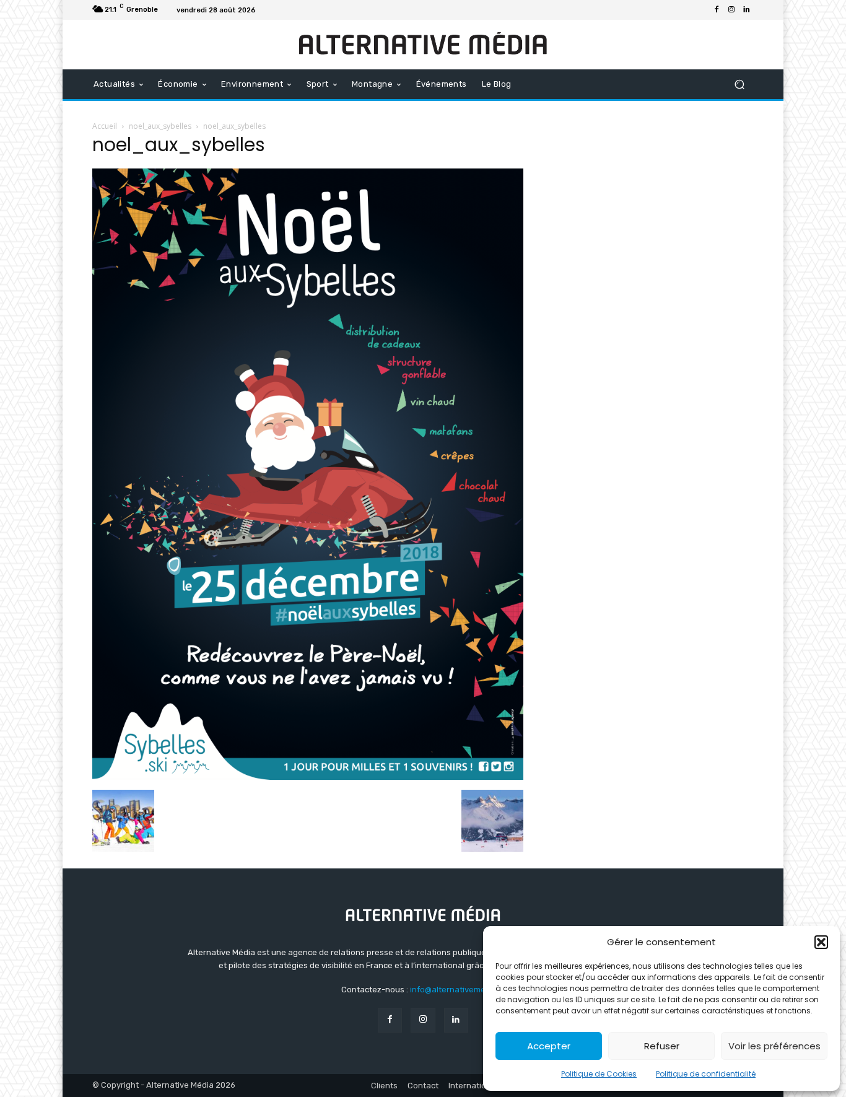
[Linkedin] (746, 9)
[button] (821, 942)
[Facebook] (716, 9)
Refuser (661, 1045)
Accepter (548, 1045)
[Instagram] (731, 9)
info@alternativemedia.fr (457, 989)
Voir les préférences (774, 1045)
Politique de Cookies (599, 1074)
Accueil (104, 126)
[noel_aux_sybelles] (307, 777)
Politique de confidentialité (706, 1074)
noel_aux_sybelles (160, 126)
